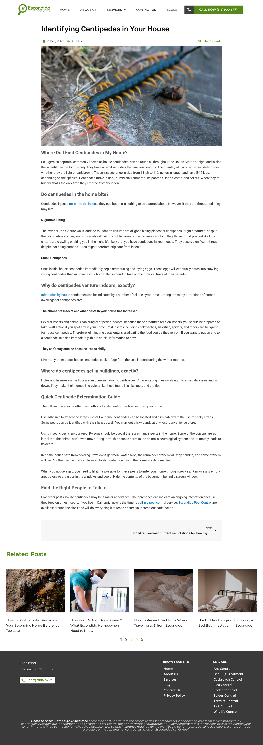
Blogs (171, 9)
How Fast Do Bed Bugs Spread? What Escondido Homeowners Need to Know (96, 625)
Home (65, 9)
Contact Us (146, 9)
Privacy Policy (174, 695)
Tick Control (223, 706)
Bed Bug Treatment (228, 674)
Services (114, 9)
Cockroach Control (228, 679)
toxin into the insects (83, 204)
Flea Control (223, 685)
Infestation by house (55, 295)
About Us (88, 9)
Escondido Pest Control (195, 502)
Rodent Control (225, 690)
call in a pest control (151, 502)
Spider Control (225, 695)
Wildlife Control (226, 711)
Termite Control (226, 701)
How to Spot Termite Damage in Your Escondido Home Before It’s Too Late (32, 625)
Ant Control (222, 668)
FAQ (167, 685)
